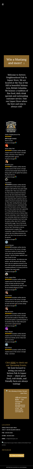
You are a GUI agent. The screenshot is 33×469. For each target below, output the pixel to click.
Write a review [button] (9, 140)
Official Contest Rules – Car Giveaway (21, 399)
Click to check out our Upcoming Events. (16, 364)
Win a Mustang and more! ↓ (17, 61)
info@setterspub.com (12, 438)
